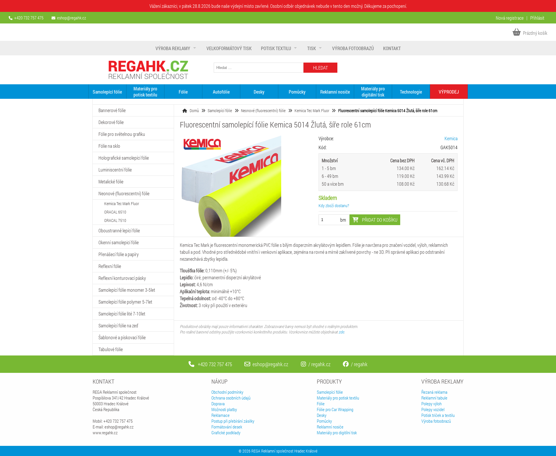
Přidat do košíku (379, 219)
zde (341, 332)
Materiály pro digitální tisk (373, 91)
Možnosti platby (224, 409)
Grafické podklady (225, 432)
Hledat (320, 67)
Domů (194, 110)
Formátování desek (226, 427)
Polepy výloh (431, 403)
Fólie (183, 92)
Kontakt (392, 48)
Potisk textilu (276, 48)
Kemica (451, 138)
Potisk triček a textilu (438, 415)
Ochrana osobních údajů (230, 398)
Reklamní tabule (434, 398)
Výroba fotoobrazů (353, 48)
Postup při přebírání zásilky (232, 421)
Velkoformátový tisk (229, 48)
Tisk (311, 48)
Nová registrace (510, 18)
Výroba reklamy (173, 48)
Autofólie (221, 92)
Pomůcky (297, 92)
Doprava (218, 403)
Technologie (411, 92)
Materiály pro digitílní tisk (337, 432)
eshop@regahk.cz (71, 18)
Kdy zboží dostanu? (334, 205)
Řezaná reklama (434, 392)
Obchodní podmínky (227, 392)
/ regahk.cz (319, 364)
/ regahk (359, 364)
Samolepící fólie (107, 92)
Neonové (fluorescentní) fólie (263, 110)
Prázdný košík (534, 33)
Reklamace (220, 415)
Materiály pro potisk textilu (145, 91)
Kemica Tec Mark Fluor (312, 110)
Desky (259, 92)
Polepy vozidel (433, 409)
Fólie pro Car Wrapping (335, 409)
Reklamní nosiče (335, 92)
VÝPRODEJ (449, 92)
